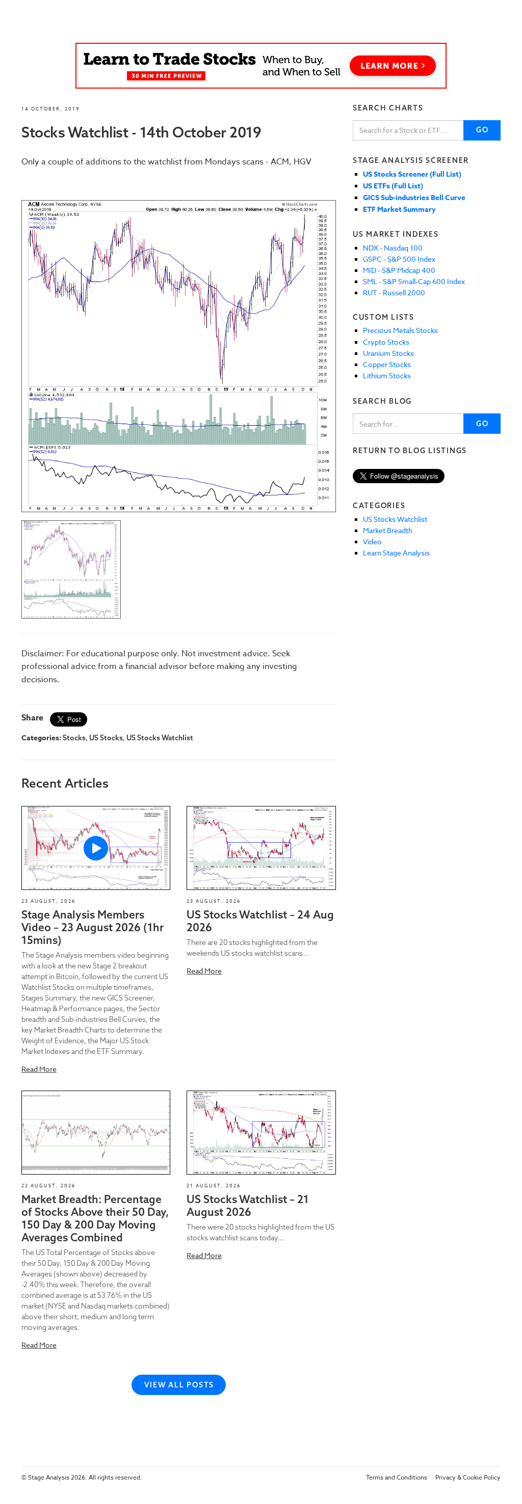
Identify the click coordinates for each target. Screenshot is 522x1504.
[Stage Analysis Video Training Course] (261, 66)
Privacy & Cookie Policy (468, 1477)
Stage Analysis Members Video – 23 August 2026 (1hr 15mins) (92, 927)
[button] (95, 848)
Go (482, 129)
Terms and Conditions (396, 1477)
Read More (39, 1069)
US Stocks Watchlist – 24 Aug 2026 (260, 921)
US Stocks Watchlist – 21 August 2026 (248, 1205)
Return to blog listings (410, 450)
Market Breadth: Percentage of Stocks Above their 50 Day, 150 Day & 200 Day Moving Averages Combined (95, 1218)
